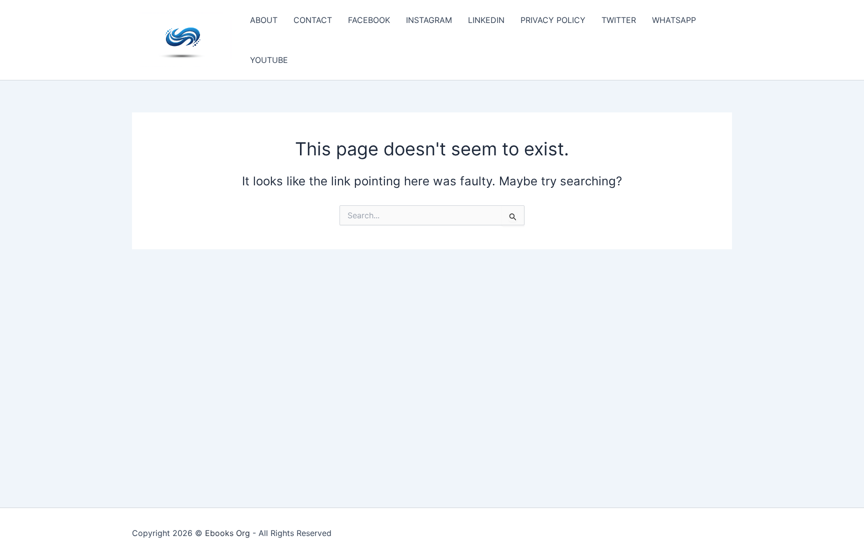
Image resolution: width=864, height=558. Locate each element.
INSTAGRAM (429, 20)
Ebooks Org (227, 533)
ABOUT (264, 20)
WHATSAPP (674, 20)
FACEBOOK (369, 20)
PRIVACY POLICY (553, 20)
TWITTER (619, 20)
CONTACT (313, 20)
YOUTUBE (269, 60)
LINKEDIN (486, 20)
